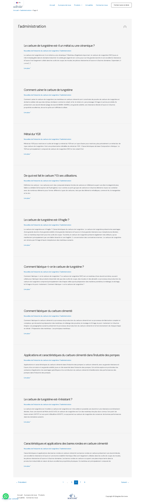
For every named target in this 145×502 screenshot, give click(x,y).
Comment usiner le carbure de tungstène (48, 90)
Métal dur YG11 (32, 134)
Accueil (52, 5)
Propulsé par (10, 499)
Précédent (21, 482)
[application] (81, 5)
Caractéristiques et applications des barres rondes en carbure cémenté (66, 443)
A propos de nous (64, 5)
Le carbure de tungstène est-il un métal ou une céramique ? (59, 46)
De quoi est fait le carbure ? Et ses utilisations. (50, 176)
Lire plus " (27, 68)
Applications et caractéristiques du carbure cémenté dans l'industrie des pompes (71, 355)
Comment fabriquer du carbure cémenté (48, 311)
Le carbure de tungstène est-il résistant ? (48, 399)
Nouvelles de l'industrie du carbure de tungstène (41, 51)
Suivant (125, 482)
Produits (77, 5)
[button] (121, 5)
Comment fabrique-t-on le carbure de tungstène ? (54, 267)
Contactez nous (102, 5)
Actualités (89, 5)
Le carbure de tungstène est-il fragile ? (46, 220)
